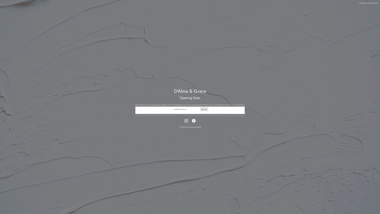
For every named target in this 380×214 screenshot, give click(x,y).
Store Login (362, 3)
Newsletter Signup (372, 3)
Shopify (199, 127)
